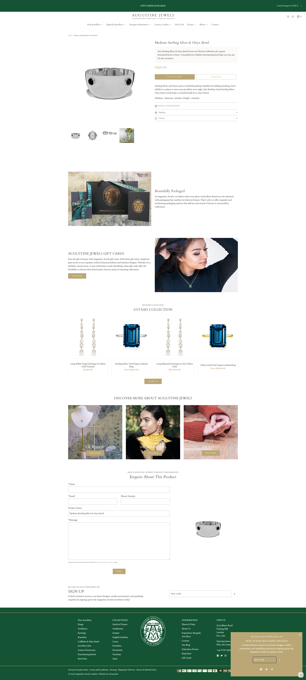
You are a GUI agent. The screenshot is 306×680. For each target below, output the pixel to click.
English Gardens (120, 637)
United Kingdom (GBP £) (288, 5)
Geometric (117, 650)
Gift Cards (186, 658)
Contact (215, 24)
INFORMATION (190, 620)
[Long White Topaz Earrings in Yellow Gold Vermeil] (88, 336)
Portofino (116, 645)
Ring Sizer (186, 653)
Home (70, 35)
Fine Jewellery (85, 620)
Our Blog (186, 645)
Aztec (115, 658)
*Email (71, 496)
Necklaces (82, 628)
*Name (71, 484)
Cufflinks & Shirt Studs (88, 641)
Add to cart (174, 77)
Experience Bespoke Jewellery (191, 635)
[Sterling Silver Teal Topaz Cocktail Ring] (131, 336)
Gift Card (179, 24)
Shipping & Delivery (126, 670)
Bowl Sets (82, 658)
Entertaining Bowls (87, 654)
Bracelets (82, 637)
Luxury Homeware (87, 650)
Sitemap (113, 670)
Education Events (190, 649)
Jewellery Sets (84, 645)
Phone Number (128, 496)
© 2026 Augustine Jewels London (82, 674)
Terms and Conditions (99, 670)
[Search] (288, 16)
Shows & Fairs (188, 624)
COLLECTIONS (120, 620)
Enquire (216, 77)
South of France (119, 624)
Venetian (116, 654)
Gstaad (115, 633)
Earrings (82, 633)
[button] (75, 135)
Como (115, 641)
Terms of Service (109, 562)
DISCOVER (77, 276)
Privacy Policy (99, 562)
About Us (186, 628)
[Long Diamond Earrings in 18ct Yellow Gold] (175, 336)
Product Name (75, 508)
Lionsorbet (113, 674)
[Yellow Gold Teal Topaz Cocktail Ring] (218, 336)
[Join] (234, 593)
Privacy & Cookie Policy (78, 670)
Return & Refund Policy (147, 670)
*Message (72, 520)
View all (153, 381)
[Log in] (292, 16)
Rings (80, 624)
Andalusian (117, 628)
